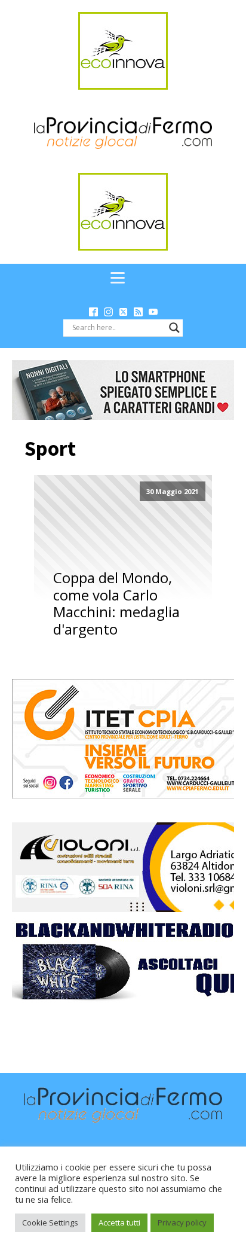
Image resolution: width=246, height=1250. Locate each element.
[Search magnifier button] (174, 327)
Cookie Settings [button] (50, 1222)
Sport (50, 448)
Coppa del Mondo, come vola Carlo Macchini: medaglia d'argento (116, 603)
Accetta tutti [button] (119, 1222)
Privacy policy (182, 1222)
